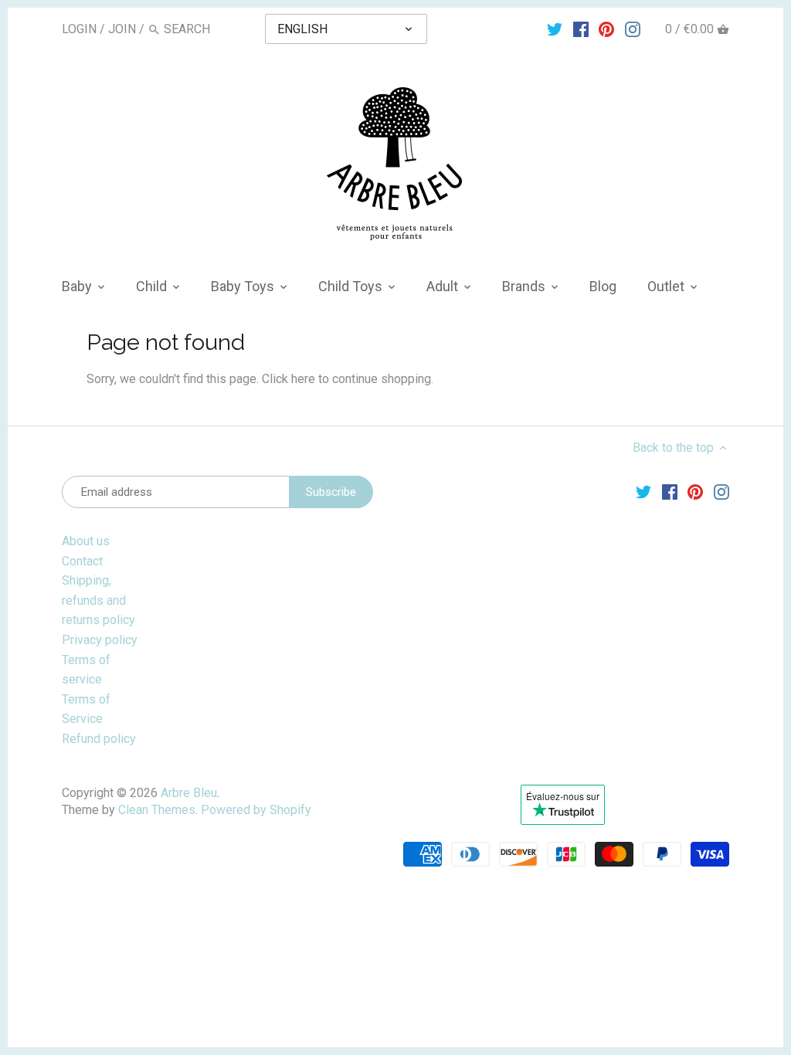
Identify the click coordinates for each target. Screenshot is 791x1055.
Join (122, 29)
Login (79, 29)
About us (86, 541)
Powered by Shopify (256, 809)
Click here (288, 378)
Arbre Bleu (189, 792)
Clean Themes (156, 809)
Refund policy (99, 738)
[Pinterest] (606, 28)
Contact (82, 561)
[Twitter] (554, 28)
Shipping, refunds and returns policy (98, 600)
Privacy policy (99, 640)
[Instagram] (632, 28)
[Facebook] (581, 28)
